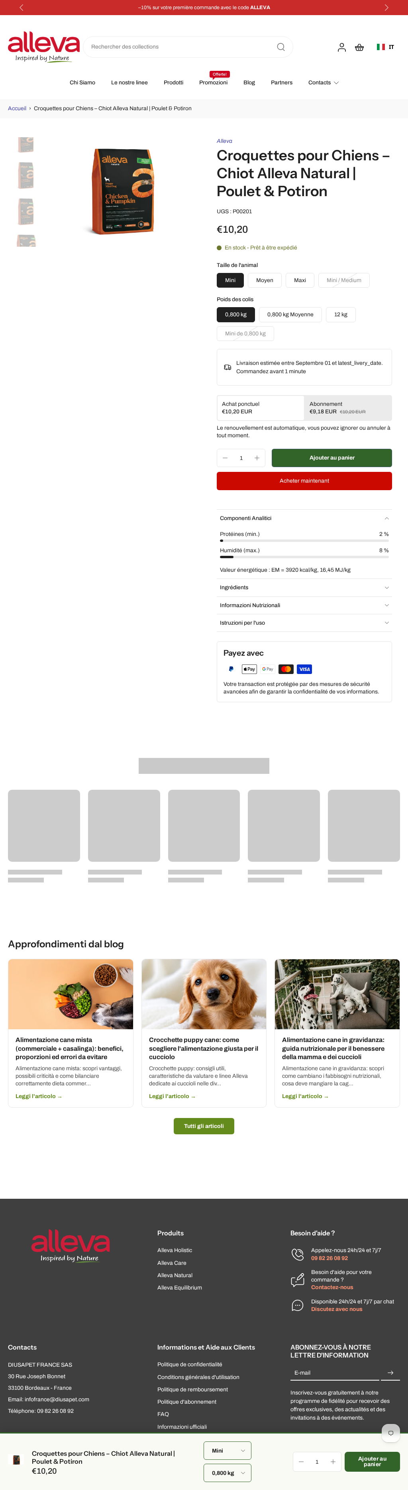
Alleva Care (171, 1263)
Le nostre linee (129, 83)
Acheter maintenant (304, 481)
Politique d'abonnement (186, 1402)
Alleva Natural (174, 1275)
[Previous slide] (21, 7)
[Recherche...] (280, 47)
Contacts (319, 83)
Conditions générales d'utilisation (198, 1377)
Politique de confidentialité (189, 1365)
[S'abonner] (390, 1373)
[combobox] (385, 47)
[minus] (225, 458)
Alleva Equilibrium (179, 1288)
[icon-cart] (359, 47)
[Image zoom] (118, 192)
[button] (332, 458)
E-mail (302, 1373)
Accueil (17, 108)
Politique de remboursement (192, 1390)
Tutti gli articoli (204, 1126)
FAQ (163, 1415)
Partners (281, 83)
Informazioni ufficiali (182, 1427)
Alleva (224, 141)
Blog (249, 83)
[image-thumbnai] (25, 139)
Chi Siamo (82, 83)
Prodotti (173, 83)
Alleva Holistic (174, 1251)
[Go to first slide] (386, 7)
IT (391, 47)
